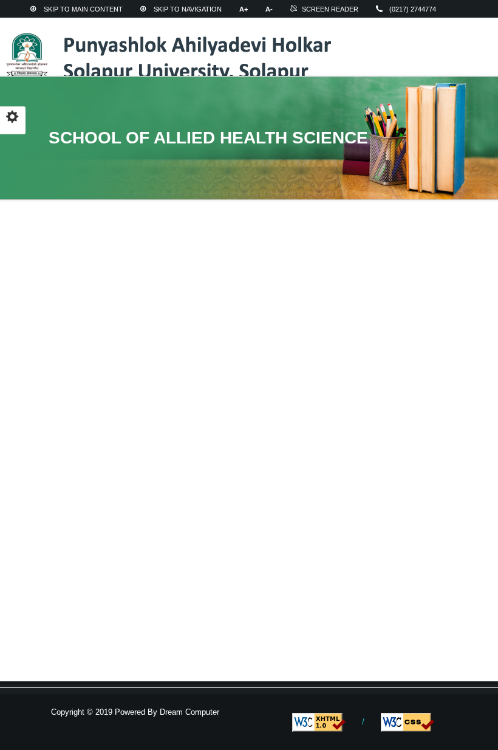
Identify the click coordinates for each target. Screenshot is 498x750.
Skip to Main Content (83, 9)
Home (54, 25)
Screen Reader (330, 9)
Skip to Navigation (188, 9)
